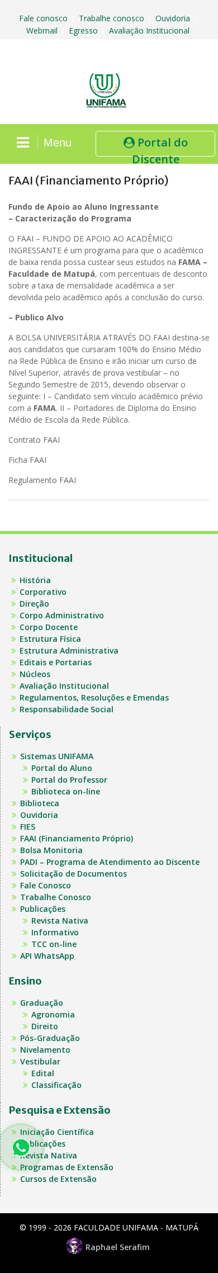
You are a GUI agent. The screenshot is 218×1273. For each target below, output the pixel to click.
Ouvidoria (173, 18)
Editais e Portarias (56, 662)
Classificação (56, 1085)
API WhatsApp (47, 955)
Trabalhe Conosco (55, 897)
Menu (58, 142)
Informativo (55, 932)
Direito (44, 1026)
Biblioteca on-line (65, 791)
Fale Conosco (45, 885)
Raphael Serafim (118, 1247)
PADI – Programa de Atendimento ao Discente (110, 861)
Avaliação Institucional (150, 30)
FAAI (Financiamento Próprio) (76, 838)
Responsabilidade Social (66, 709)
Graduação (41, 1002)
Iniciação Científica (57, 1132)
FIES (27, 826)
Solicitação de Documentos (73, 873)
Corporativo (43, 591)
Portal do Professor (69, 779)
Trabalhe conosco (112, 18)
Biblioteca (39, 803)
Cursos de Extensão (58, 1178)
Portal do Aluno (61, 768)
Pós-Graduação (50, 1038)
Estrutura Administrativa (69, 650)
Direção (34, 603)
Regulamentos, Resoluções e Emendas (94, 697)
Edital (42, 1073)
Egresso (84, 30)
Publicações (42, 908)
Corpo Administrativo (62, 615)
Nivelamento (45, 1049)
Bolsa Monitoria (51, 850)
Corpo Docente (49, 627)
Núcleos (35, 674)
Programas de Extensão (66, 1167)
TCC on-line (54, 944)
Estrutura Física (50, 638)
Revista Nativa (59, 920)
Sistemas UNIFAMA (56, 756)
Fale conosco (44, 18)
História (35, 580)
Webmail (43, 30)
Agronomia (53, 1014)
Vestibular (40, 1061)
